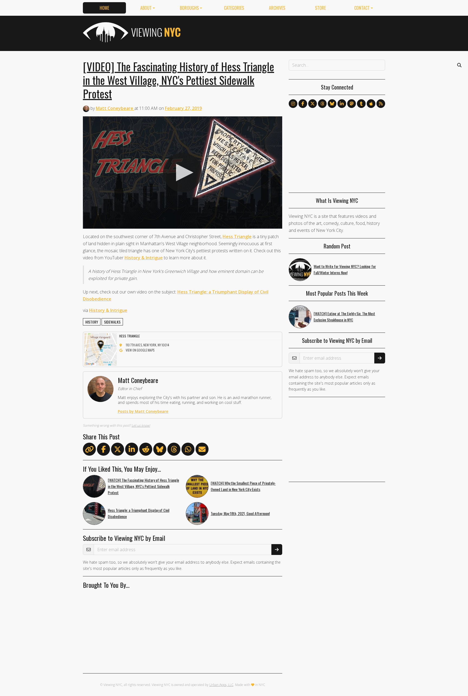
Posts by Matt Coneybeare (143, 411)
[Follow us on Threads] (322, 104)
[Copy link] (89, 449)
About (146, 8)
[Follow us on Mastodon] (351, 104)
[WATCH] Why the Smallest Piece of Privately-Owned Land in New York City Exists (243, 486)
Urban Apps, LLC (221, 684)
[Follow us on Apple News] (371, 104)
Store (320, 8)
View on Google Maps (140, 350)
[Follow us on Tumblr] (361, 104)
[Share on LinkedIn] (131, 450)
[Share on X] (117, 450)
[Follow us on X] (312, 104)
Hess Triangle (237, 237)
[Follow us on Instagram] (293, 104)
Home (104, 8)
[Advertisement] (286, 32)
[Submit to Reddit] (145, 450)
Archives (277, 8)
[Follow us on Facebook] (302, 104)
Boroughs (189, 8)
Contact (362, 8)
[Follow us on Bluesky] (332, 104)
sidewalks (112, 322)
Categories (234, 8)
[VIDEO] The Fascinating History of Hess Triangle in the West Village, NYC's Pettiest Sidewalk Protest (178, 80)
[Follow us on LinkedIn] (341, 104)
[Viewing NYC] (131, 32)
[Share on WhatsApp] (187, 450)
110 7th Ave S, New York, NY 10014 (147, 345)
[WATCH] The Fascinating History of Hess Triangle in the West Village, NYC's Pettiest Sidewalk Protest (143, 486)
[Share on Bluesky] (159, 450)
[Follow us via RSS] (380, 104)
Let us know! (141, 425)
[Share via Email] (202, 450)
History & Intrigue (144, 258)
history (91, 322)
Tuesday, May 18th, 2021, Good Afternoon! (240, 513)
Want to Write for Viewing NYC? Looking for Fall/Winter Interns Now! (345, 269)
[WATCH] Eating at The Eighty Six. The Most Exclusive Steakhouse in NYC (344, 317)
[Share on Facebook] (103, 450)
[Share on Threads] (173, 450)
